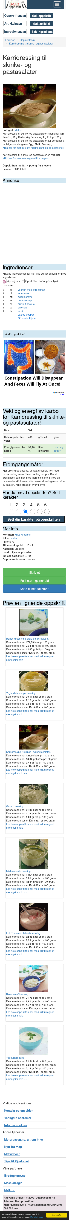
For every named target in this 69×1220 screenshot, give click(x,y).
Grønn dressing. (15, 806)
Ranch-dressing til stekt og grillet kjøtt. (27, 638)
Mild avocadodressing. (18, 871)
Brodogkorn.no (14, 1175)
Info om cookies (15, 1125)
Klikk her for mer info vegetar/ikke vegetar (26, 158)
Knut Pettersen (23, 534)
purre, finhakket (26, 304)
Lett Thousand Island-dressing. (23, 933)
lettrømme (23, 293)
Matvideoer (12, 1154)
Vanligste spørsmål (17, 1118)
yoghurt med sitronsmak (31, 289)
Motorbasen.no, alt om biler (23, 1139)
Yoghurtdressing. (15, 1057)
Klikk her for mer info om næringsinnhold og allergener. (33, 147)
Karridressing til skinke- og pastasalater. (28, 752)
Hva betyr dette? (59, 448)
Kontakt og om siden (18, 1110)
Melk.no (9, 1190)
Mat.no (18, 130)
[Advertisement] (34, 219)
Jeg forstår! (56, 1215)
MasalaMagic (13, 1183)
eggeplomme (25, 297)
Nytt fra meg (13, 1146)
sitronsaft (23, 307)
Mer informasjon (36, 1217)
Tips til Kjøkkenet (16, 1161)
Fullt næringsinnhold (34, 580)
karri (20, 311)
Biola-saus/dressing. (17, 994)
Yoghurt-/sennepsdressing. (21, 693)
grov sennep (25, 300)
